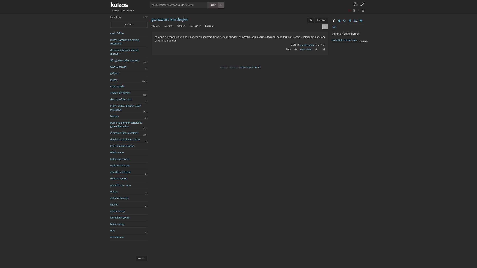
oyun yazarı (305, 49)
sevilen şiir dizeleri (120, 93)
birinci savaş (117, 224)
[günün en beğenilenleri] (334, 21)
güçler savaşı (117, 211)
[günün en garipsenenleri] (339, 21)
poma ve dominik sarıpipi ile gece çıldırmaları (126, 125)
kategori (321, 20)
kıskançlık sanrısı (119, 159)
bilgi (249, 67)
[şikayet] (323, 49)
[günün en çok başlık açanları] (361, 21)
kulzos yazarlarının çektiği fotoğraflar (124, 42)
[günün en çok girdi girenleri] (355, 21)
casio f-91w (117, 33)
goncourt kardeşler (169, 19)
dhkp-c (114, 191)
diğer (129, 11)
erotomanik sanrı (119, 165)
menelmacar (117, 237)
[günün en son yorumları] (334, 27)
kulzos (113, 80)
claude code (117, 86)
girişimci (114, 73)
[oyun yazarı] (295, 49)
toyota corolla (118, 67)
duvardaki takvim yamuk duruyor (124, 52)
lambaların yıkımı (119, 217)
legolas (114, 204)
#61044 (295, 45)
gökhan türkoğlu (119, 198)
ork (112, 230)
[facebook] (252, 67)
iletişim (243, 67)
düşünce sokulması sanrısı (125, 139)
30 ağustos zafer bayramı (124, 60)
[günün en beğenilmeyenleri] (344, 21)
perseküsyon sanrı (120, 185)
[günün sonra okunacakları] (350, 21)
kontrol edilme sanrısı (122, 146)
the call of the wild (121, 99)
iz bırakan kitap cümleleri (124, 133)
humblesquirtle (307, 45)
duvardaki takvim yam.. (345, 40)
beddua (114, 116)
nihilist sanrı (117, 152)
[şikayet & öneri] (310, 20)
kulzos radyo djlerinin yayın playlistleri (125, 108)
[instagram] (259, 67)
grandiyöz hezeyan (120, 172)
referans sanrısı (118, 178)
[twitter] (256, 67)
